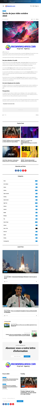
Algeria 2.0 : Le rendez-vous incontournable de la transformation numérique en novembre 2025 (29, 142)
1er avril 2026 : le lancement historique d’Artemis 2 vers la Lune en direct (10, 380)
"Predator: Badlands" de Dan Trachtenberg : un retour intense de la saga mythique (11, 141)
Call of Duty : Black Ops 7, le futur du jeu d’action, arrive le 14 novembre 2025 (10, 161)
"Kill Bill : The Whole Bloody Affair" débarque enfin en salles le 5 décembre (29, 161)
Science (5, 271)
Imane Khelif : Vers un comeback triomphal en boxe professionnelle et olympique (9, 386)
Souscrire (27, 356)
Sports (4, 384)
